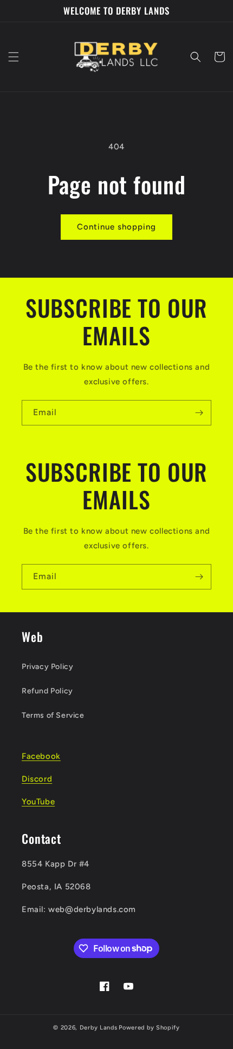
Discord (37, 779)
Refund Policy (47, 691)
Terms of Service (53, 715)
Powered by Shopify (149, 1027)
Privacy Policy (47, 666)
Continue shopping (116, 227)
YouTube (38, 802)
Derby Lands (99, 1027)
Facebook (41, 756)
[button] (13, 57)
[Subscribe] (199, 412)
